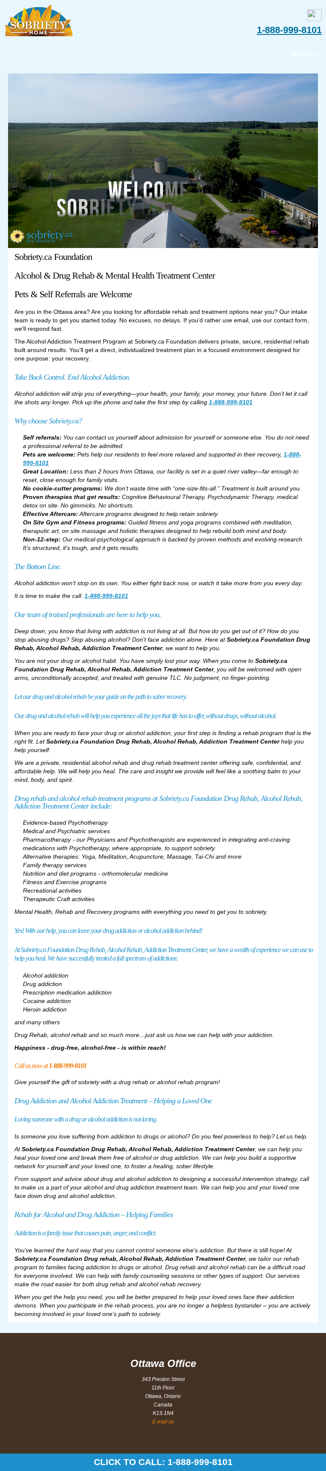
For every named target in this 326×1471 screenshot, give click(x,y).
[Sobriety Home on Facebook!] (314, 19)
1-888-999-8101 (289, 30)
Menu (309, 53)
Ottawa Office (163, 1363)
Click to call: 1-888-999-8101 (163, 1462)
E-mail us (163, 1422)
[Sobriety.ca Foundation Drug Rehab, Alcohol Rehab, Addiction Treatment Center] (41, 20)
